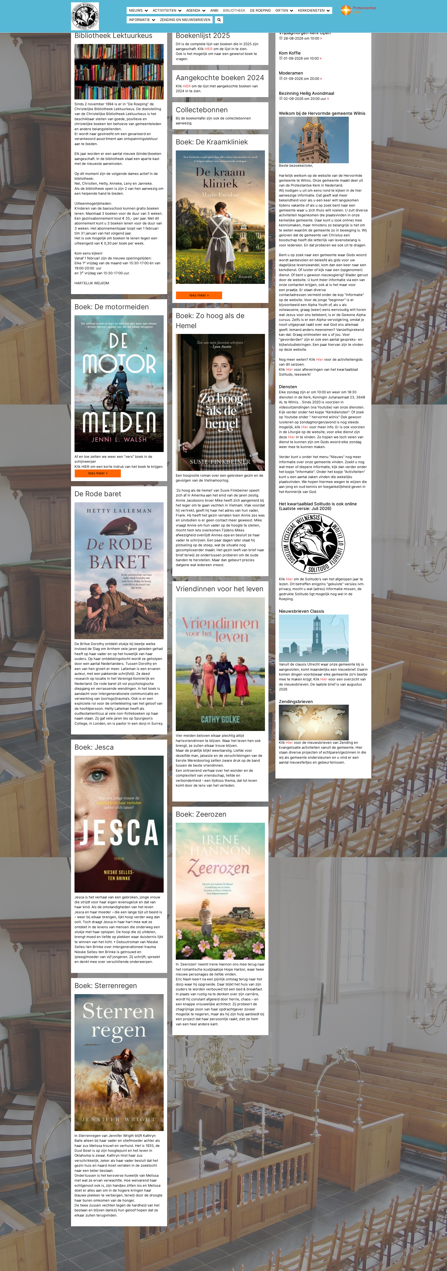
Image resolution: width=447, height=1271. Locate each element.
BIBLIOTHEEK (234, 10)
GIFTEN (281, 10)
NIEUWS (136, 10)
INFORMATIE (139, 20)
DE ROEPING (260, 10)
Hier (320, 359)
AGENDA (193, 10)
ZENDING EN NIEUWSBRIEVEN (185, 20)
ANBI (214, 10)
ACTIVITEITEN (164, 10)
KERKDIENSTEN (311, 10)
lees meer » (199, 295)
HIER (209, 49)
